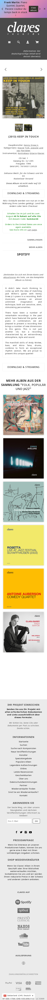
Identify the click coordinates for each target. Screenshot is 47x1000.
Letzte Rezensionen (23, 772)
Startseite (23, 741)
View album (33, 9)
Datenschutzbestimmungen (23, 782)
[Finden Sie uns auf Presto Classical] (23, 918)
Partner (23, 785)
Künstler (23, 755)
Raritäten (25, 150)
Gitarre (33, 153)
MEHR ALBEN (35, 247)
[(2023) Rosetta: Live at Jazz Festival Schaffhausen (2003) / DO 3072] (23, 545)
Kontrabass (23, 153)
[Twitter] (21, 832)
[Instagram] (25, 832)
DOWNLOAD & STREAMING (23, 193)
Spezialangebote (23, 758)
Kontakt (23, 795)
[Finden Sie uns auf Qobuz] (23, 909)
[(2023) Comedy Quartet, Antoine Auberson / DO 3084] (23, 588)
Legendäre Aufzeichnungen (23, 765)
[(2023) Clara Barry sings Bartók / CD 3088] (23, 632)
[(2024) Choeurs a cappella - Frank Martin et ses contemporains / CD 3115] (23, 501)
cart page (32, 229)
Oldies (23, 768)
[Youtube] (30, 832)
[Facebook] (16, 832)
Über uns (23, 778)
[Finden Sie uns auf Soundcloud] (23, 935)
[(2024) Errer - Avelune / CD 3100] (23, 458)
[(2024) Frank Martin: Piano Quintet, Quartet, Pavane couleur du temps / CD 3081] (23, 414)
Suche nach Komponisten (23, 748)
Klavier (21, 147)
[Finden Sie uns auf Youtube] (23, 943)
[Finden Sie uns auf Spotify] (23, 901)
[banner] (24, 28)
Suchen (23, 745)
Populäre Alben (23, 761)
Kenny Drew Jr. (31, 145)
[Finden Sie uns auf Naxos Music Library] (23, 926)
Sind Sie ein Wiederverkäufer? (23, 792)
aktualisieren (9, 277)
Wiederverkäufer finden (24, 788)
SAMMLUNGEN (34, 239)
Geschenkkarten (23, 775)
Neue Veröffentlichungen (23, 751)
